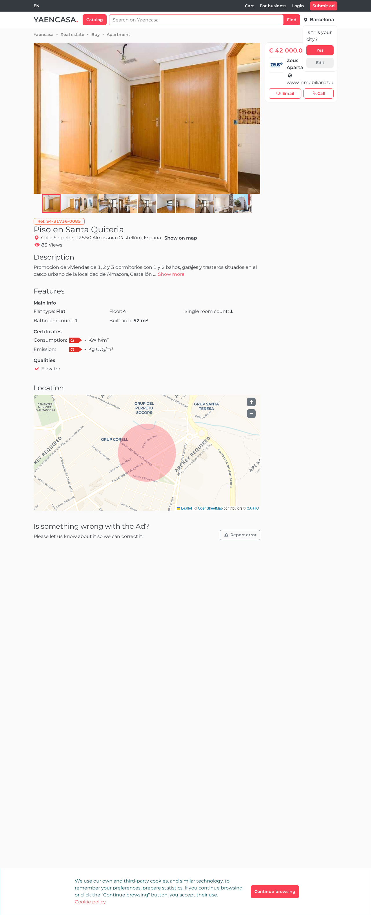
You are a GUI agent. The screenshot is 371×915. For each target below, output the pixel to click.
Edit (320, 62)
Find (292, 19)
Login (298, 5)
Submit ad (323, 5)
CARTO (253, 507)
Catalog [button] (94, 19)
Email (288, 93)
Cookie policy (90, 902)
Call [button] (321, 93)
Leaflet (186, 507)
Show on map (180, 238)
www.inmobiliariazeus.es (310, 82)
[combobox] (36, 6)
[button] (70, 203)
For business (273, 5)
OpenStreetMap (210, 507)
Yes (320, 50)
